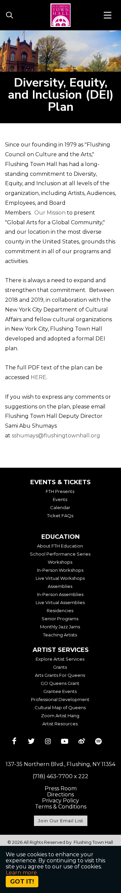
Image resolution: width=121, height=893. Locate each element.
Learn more (21, 872)
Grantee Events (60, 691)
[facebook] (14, 741)
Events (60, 499)
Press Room (61, 788)
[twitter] (31, 741)
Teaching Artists (60, 634)
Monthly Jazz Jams (60, 626)
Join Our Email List (60, 820)
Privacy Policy (60, 800)
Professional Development (60, 699)
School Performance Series (60, 554)
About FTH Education (60, 546)
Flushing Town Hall (93, 842)
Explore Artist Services (60, 659)
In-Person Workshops (60, 570)
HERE (38, 377)
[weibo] (81, 741)
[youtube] (65, 741)
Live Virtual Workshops (60, 578)
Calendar (60, 507)
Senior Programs (60, 618)
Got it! (22, 881)
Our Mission (50, 212)
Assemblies (60, 586)
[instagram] (48, 741)
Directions (60, 794)
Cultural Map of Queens (60, 707)
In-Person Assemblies (60, 594)
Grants (60, 667)
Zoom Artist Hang (60, 715)
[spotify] (98, 741)
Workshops (60, 562)
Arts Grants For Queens (60, 675)
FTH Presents (60, 491)
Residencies (60, 610)
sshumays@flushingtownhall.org (56, 435)
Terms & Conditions (60, 806)
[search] (9, 15)
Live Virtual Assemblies (60, 602)
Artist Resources (60, 723)
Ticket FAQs (60, 515)
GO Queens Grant (60, 683)
